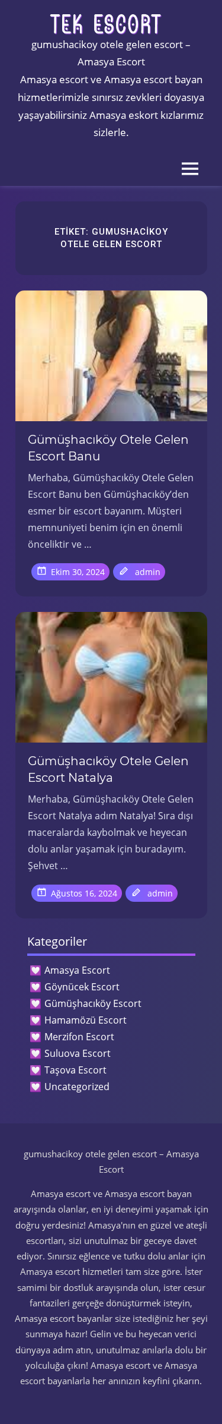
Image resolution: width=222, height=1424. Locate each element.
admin (147, 571)
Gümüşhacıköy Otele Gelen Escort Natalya (108, 769)
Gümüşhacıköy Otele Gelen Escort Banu (108, 447)
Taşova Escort (75, 1069)
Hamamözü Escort (85, 1020)
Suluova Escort (77, 1053)
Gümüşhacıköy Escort (92, 1003)
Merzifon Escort (79, 1036)
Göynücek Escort (82, 986)
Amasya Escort (77, 970)
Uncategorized (77, 1086)
